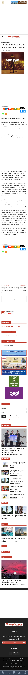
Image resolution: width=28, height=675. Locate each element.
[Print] (12, 109)
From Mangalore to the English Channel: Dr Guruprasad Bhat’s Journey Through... (17, 472)
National (8, 42)
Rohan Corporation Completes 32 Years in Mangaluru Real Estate (17, 495)
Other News (5, 660)
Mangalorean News (13, 475)
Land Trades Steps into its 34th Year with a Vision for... (20, 516)
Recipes (17, 659)
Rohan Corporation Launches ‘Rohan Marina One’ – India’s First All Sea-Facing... (20, 539)
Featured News (5, 459)
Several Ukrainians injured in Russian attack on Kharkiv (20, 289)
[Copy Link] (18, 109)
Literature (8, 664)
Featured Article (6, 425)
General (17, 662)
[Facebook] (10, 653)
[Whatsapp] (3, 114)
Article (3, 446)
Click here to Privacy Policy (20, 643)
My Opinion (23, 662)
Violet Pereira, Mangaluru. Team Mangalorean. (9, 454)
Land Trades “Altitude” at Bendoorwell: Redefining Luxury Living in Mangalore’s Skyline (17, 480)
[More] (6, 114)
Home (2, 40)
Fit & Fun (22, 659)
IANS (3, 50)
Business (13, 662)
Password (3, 412)
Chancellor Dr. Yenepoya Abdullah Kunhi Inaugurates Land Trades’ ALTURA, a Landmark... (17, 488)
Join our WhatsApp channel (8, 332)
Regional (3, 662)
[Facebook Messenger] (21, 111)
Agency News (8, 40)
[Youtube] (9, 109)
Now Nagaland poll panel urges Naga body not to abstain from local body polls (7, 290)
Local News (12, 467)
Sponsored (4, 524)
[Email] (15, 109)
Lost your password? (14, 418)
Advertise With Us (15, 664)
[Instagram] (14, 653)
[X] (18, 653)
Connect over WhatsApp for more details (11, 327)
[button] (2, 36)
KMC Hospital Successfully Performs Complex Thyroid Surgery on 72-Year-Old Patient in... (7, 539)
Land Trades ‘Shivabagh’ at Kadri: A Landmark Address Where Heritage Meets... (18, 464)
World (21, 664)
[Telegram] (24, 111)
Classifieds (12, 483)
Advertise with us (6, 322)
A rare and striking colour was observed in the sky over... (11, 581)
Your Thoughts (12, 660)
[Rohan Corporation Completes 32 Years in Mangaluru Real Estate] (5, 496)
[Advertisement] (14, 20)
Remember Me (13, 416)
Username (3, 409)
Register (11, 420)
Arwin (17, 668)
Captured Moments (6, 557)
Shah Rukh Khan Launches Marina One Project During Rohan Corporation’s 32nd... (12, 450)
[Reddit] (4, 109)
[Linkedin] (6, 109)
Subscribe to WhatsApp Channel (9, 336)
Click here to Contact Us (7, 643)
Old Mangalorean (20, 660)
